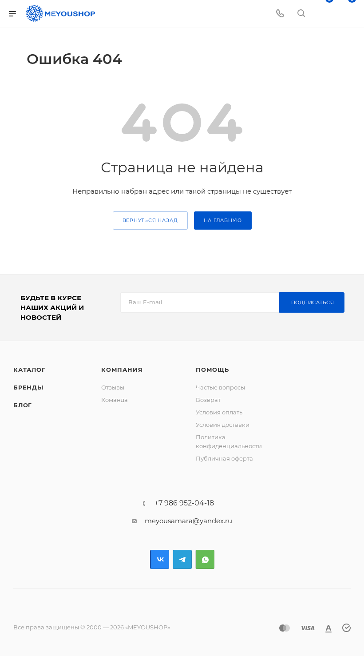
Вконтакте (159, 559)
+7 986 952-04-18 (184, 503)
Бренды (28, 387)
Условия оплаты (220, 412)
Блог (22, 405)
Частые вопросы (220, 387)
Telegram (182, 559)
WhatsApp (204, 559)
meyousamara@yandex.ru (188, 521)
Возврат (208, 399)
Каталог (29, 369)
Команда (114, 399)
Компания (121, 369)
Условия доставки (222, 424)
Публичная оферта (224, 458)
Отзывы (112, 387)
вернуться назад (150, 220)
